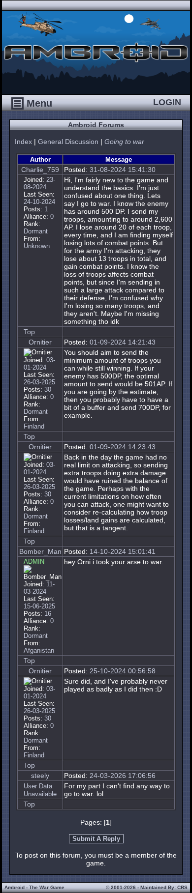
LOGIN (167, 102)
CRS (182, 887)
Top (29, 332)
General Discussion (68, 141)
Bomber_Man (40, 551)
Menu (38, 103)
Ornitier (40, 342)
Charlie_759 (40, 169)
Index (23, 141)
